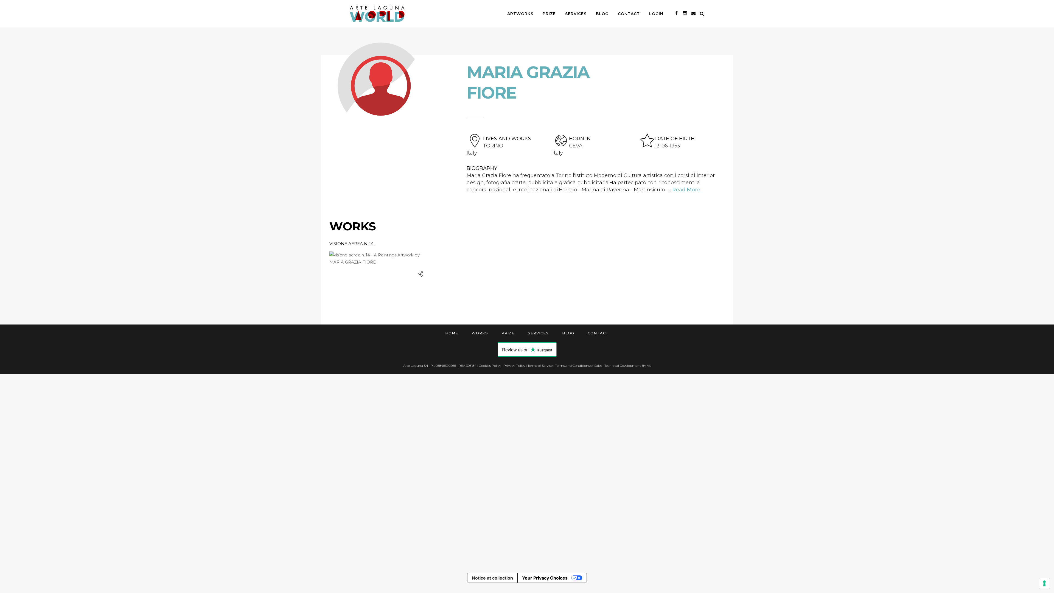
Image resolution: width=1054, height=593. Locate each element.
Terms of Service (540, 365)
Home (451, 333)
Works (480, 333)
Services (538, 333)
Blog (568, 333)
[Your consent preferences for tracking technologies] (1044, 583)
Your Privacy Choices (545, 578)
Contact (598, 333)
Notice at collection (492, 578)
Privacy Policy (514, 365)
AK (649, 365)
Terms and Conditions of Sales (578, 365)
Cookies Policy (490, 365)
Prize (507, 333)
